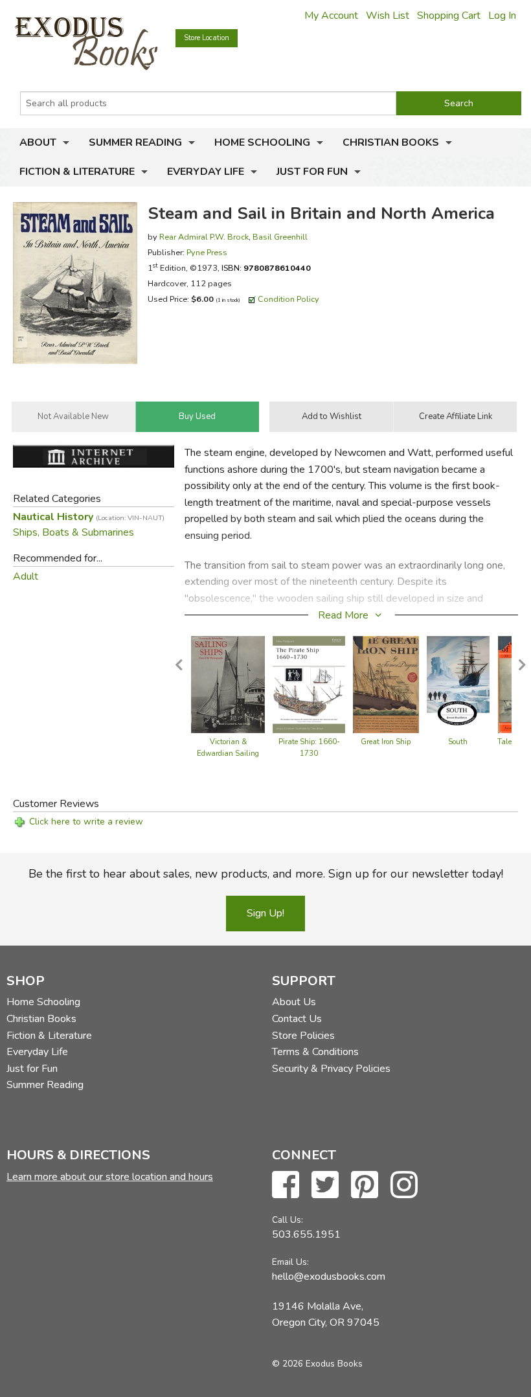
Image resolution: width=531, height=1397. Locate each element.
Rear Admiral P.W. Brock (204, 236)
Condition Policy (288, 298)
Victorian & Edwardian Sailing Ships (228, 753)
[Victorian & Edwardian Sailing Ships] (228, 684)
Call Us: (287, 1220)
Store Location (206, 38)
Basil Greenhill (280, 236)
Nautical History (88, 517)
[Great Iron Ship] (386, 684)
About (37, 142)
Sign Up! (265, 913)
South (458, 742)
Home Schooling (262, 142)
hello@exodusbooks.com (328, 1276)
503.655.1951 (306, 1234)
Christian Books (391, 142)
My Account (331, 15)
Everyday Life (205, 172)
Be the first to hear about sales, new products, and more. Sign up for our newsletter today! (265, 873)
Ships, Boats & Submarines (73, 532)
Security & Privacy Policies (331, 1069)
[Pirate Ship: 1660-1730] (309, 684)
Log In (502, 15)
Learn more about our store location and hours (109, 1177)
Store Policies (303, 1035)
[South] (458, 684)
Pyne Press (206, 252)
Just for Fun (312, 172)
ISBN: (266, 267)
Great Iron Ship (386, 742)
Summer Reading (135, 142)
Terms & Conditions (315, 1052)
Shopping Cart (448, 15)
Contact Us (297, 1019)
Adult (25, 576)
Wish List (387, 15)
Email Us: (290, 1262)
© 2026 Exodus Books (317, 1363)
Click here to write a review (86, 821)
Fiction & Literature (77, 172)
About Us (294, 1002)
